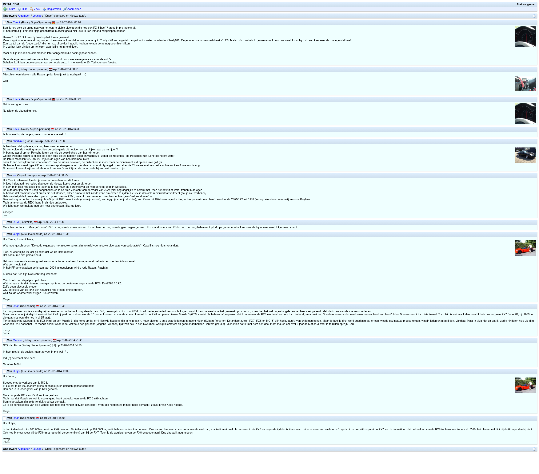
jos (14, 175)
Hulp (24, 9)
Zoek (36, 9)
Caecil (16, 22)
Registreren (53, 9)
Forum (11, 9)
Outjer (16, 234)
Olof (15, 69)
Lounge (37, 15)
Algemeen (24, 15)
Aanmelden (74, 9)
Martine (17, 340)
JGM (16, 222)
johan (16, 306)
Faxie (16, 129)
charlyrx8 (18, 141)
